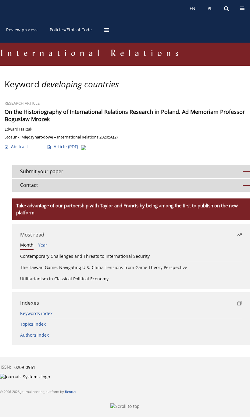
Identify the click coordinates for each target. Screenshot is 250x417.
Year (42, 245)
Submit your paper (41, 171)
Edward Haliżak (18, 129)
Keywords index (36, 313)
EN (192, 8)
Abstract (19, 146)
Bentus (70, 391)
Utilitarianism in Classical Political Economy (64, 279)
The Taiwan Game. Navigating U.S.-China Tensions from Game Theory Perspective (103, 267)
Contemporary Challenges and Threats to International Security (85, 256)
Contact (29, 185)
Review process (22, 30)
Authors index (34, 335)
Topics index (33, 324)
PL (210, 8)
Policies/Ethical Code (71, 30)
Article (66, 146)
